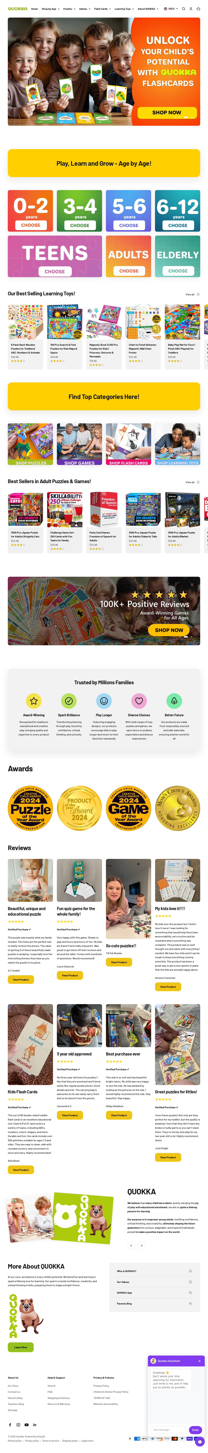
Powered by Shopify (35, 1436)
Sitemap (12, 1410)
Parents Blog (15, 1397)
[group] (104, 72)
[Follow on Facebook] (10, 1425)
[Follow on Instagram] (18, 1425)
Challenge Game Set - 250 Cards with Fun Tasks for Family (62, 536)
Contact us (14, 1391)
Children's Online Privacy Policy (111, 1391)
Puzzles (67, 8)
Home (34, 8)
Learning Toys (123, 8)
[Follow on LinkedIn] (35, 1425)
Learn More (20, 1347)
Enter (195, 1430)
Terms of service (50, 1440)
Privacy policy (32, 1440)
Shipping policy (70, 1440)
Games (83, 8)
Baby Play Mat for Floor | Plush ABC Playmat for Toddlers (181, 348)
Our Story (13, 1385)
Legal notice (87, 1440)
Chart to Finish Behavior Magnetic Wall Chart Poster (142, 348)
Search (52, 1385)
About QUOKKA (146, 8)
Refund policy (15, 1440)
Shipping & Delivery (59, 1397)
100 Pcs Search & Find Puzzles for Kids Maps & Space (63, 348)
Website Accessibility (105, 1403)
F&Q (50, 1391)
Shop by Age (49, 8)
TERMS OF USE (101, 1397)
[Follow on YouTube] (26, 1425)
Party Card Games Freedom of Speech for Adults (103, 536)
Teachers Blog (16, 1403)
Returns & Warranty (59, 1403)
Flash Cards (101, 8)
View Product (21, 979)
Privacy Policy (101, 1385)
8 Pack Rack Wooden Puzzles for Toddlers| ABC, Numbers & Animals (25, 348)
